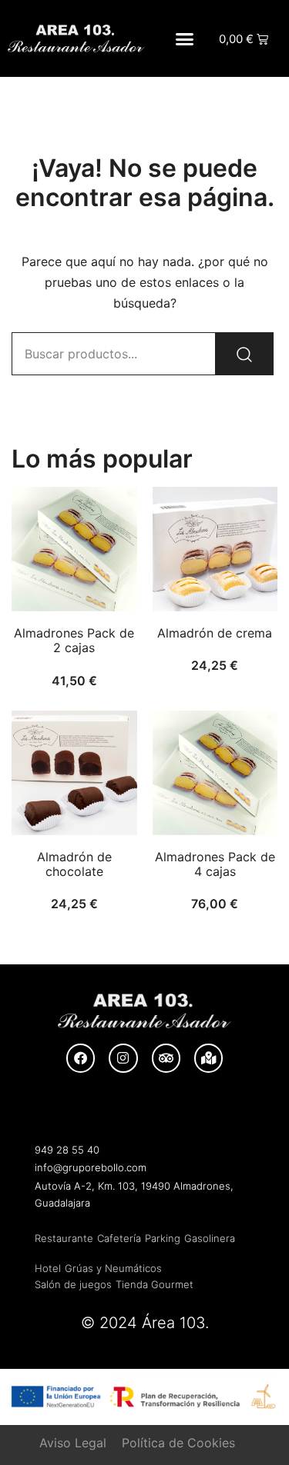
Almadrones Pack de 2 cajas (74, 640)
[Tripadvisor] (166, 1058)
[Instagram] (123, 1058)
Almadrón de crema (214, 633)
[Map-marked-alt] (208, 1058)
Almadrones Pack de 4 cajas (215, 864)
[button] (185, 38)
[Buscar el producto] (244, 353)
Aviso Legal (72, 1442)
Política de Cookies (178, 1442)
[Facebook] (80, 1058)
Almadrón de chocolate (74, 864)
